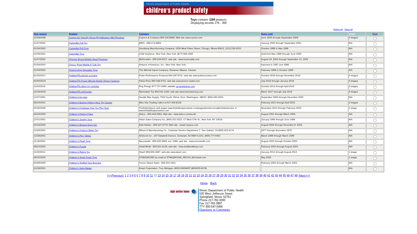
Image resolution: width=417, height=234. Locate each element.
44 (280, 175)
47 (292, 175)
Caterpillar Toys (76, 54)
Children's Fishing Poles (81, 114)
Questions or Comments (214, 209)
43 (276, 175)
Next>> (304, 175)
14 (163, 175)
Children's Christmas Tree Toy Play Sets (89, 108)
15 (167, 175)
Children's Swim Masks (80, 168)
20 (186, 175)
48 (296, 175)
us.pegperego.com (185, 86)
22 (194, 175)
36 (249, 175)
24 (202, 175)
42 (272, 175)
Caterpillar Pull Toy (78, 43)
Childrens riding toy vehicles (84, 86)
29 (221, 175)
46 (288, 175)
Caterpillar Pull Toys (79, 48)
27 (213, 175)
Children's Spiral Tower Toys (83, 157)
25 (206, 175)
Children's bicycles (78, 97)
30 (225, 175)
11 (151, 175)
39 (260, 175)
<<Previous (115, 175)
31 (229, 175)
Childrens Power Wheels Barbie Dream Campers (94, 81)
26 (210, 175)
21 (190, 175)
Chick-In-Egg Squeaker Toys (83, 70)
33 (237, 175)
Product (73, 34)
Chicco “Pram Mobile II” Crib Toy (85, 64)
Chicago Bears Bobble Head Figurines (88, 59)
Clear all (348, 29)
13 (159, 175)
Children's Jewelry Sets (80, 119)
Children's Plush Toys (79, 141)
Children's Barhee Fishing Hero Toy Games (90, 102)
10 (147, 175)
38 (256, 175)
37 (253, 175)
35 (245, 175)
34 (241, 175)
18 (178, 175)
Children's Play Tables (80, 136)
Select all (338, 29)
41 (268, 175)
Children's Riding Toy (79, 152)
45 (284, 175)
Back (213, 183)
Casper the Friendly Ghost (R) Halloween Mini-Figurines (96, 37)
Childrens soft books (80, 92)
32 (233, 175)
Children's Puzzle (77, 146)
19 (182, 175)
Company (144, 34)
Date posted (40, 34)
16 (170, 175)
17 (174, 175)
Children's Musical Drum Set (83, 125)
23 (198, 175)
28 (217, 175)
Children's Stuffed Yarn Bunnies (85, 163)
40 (264, 175)
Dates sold (267, 34)
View (374, 34)
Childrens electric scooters (83, 75)
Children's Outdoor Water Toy (83, 130)
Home (204, 183)
